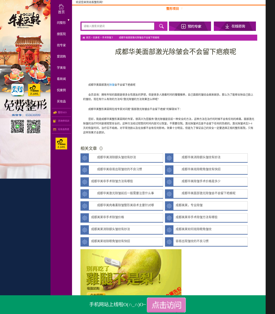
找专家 (61, 45)
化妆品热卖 (63, 129)
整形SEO (62, 112)
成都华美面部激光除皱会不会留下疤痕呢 (206, 193)
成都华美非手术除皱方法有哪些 (112, 181)
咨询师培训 (63, 121)
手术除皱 (106, 37)
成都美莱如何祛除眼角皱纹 (194, 229)
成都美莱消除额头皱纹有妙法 (110, 229)
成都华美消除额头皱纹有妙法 (113, 157)
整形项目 (172, 8)
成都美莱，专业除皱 (189, 205)
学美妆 (61, 67)
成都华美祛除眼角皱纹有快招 (198, 169)
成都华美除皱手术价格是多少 (198, 181)
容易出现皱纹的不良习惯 (192, 241)
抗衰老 (96, 37)
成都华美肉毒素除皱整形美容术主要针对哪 (122, 205)
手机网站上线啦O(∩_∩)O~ (117, 304)
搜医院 (61, 34)
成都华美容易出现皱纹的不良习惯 (116, 169)
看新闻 (61, 79)
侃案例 (61, 90)
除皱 (111, 84)
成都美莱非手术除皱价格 (107, 217)
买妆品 (61, 101)
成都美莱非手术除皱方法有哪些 (197, 217)
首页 (88, 37)
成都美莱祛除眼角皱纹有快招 (110, 241)
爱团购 (61, 56)
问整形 (61, 22)
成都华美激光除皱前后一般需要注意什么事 (122, 193)
